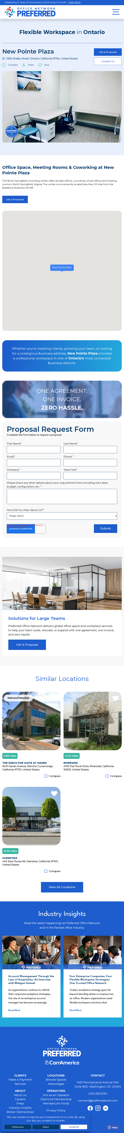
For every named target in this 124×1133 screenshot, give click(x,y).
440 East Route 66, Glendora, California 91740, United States (30, 863)
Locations (56, 1075)
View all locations (62, 887)
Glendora (9, 857)
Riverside (71, 762)
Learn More (74, 2)
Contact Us (107, 61)
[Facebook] (90, 1108)
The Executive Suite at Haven (24, 762)
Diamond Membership (56, 1099)
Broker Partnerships (20, 1112)
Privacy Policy (56, 1110)
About (20, 1091)
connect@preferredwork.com (98, 1100)
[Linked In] (105, 1108)
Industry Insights (20, 1107)
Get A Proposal (15, 199)
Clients (20, 1075)
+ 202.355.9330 (98, 1093)
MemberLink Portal (56, 1103)
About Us (20, 1095)
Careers (20, 1099)
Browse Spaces (56, 1079)
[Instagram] (98, 1108)
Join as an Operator (56, 1095)
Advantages (56, 1084)
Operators (56, 1091)
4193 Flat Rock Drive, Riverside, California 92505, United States (89, 768)
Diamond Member (12, 131)
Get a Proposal (108, 52)
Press (20, 1103)
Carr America (62, 1062)
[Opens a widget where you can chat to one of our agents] (112, 1127)
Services (20, 1084)
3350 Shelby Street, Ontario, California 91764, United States (42, 58)
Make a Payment (20, 1079)
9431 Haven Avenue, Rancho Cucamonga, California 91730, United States (27, 768)
